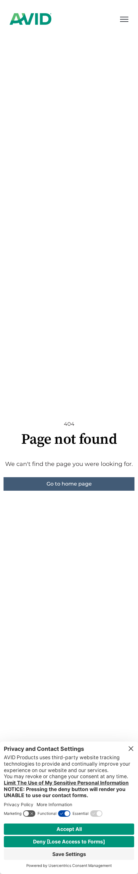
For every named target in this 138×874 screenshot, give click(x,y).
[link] (30, 18)
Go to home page (69, 484)
